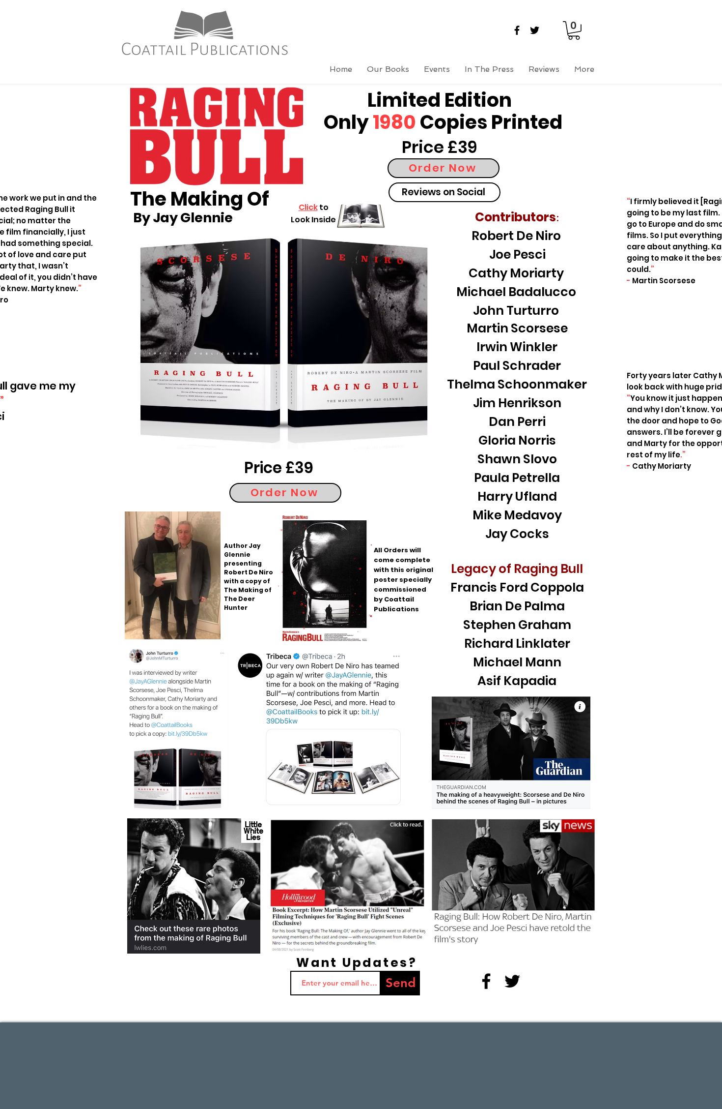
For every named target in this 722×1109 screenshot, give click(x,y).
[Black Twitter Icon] (534, 30)
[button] (574, 30)
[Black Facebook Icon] (517, 30)
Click (308, 207)
